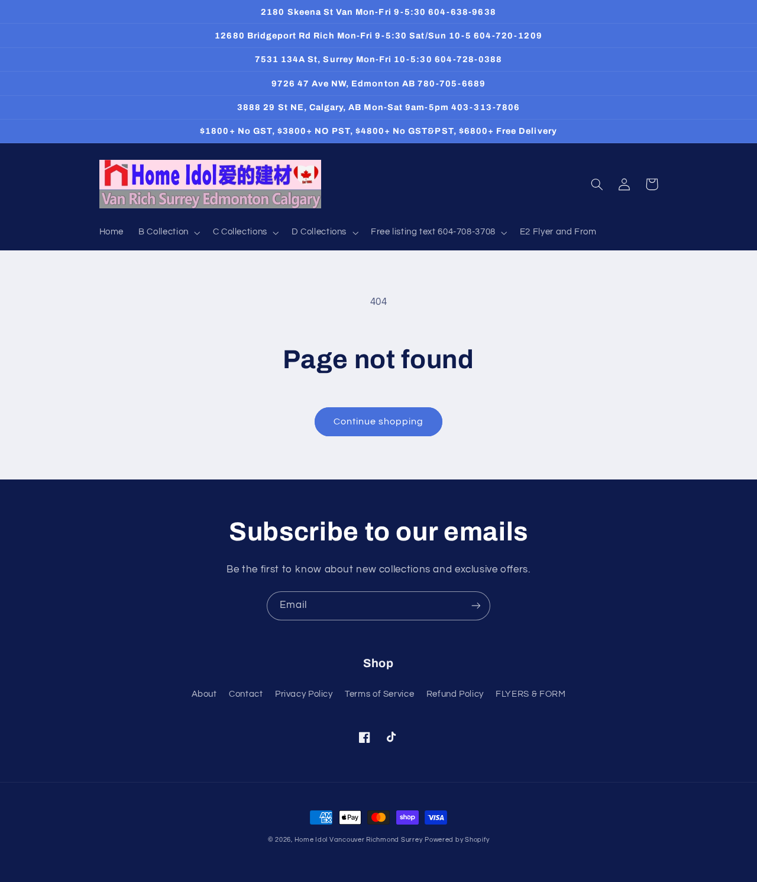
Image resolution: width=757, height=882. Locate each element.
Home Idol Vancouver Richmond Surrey (359, 839)
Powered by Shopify (457, 839)
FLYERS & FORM (530, 694)
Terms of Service (379, 694)
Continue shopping (379, 421)
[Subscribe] (476, 605)
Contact (246, 694)
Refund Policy (455, 694)
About (204, 694)
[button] (168, 233)
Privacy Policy (304, 694)
